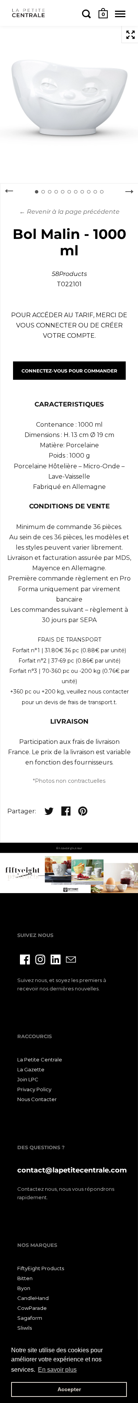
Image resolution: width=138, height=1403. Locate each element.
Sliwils (24, 1328)
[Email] (71, 959)
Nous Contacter (37, 1099)
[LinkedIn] (56, 959)
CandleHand (33, 1298)
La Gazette (30, 1069)
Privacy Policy (34, 1089)
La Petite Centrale (39, 1059)
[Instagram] (40, 959)
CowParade (32, 1308)
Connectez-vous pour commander (69, 371)
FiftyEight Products (40, 1268)
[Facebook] (25, 959)
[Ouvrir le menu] (120, 14)
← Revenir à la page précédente (69, 211)
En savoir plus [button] (57, 1369)
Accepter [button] (69, 1389)
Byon (23, 1288)
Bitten (25, 1278)
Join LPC (27, 1079)
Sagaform (29, 1318)
